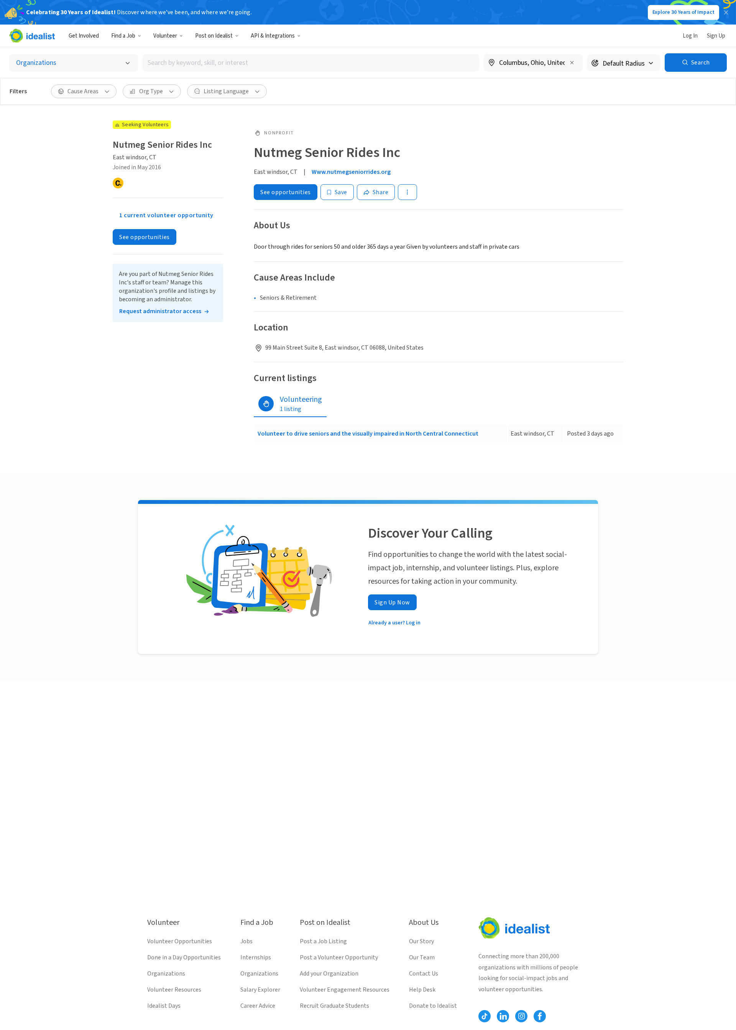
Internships (255, 957)
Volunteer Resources (174, 989)
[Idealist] (32, 36)
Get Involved (84, 36)
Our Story (421, 941)
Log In (690, 36)
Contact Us (423, 973)
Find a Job (123, 36)
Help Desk (422, 989)
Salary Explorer (260, 989)
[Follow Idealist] (484, 1016)
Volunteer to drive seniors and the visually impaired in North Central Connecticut (368, 433)
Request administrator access (160, 311)
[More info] (533, 63)
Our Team (422, 957)
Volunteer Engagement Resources (344, 989)
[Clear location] (572, 62)
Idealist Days (164, 1006)
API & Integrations (273, 36)
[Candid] (118, 183)
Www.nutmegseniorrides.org (351, 172)
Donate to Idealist (433, 1006)
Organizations (166, 973)
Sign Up (716, 36)
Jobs (246, 941)
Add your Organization (329, 973)
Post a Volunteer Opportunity (339, 957)
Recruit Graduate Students (334, 1006)
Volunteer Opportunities (179, 941)
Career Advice (257, 1006)
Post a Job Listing (323, 941)
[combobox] (311, 62)
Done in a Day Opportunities (184, 957)
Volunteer (165, 36)
